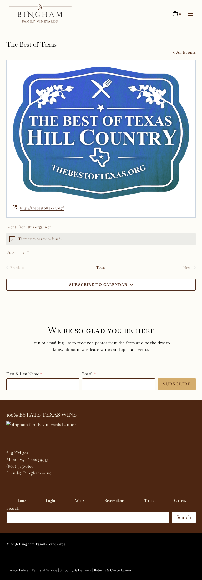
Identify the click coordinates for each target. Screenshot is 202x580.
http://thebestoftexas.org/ (42, 208)
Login (50, 501)
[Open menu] (190, 13)
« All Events (184, 52)
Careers (180, 501)
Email (87, 373)
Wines (80, 501)
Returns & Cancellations (113, 570)
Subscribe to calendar (98, 284)
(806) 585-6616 (19, 466)
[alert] (101, 239)
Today (101, 267)
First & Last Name (22, 373)
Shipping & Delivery (76, 570)
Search (12, 508)
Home (21, 501)
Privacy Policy (17, 570)
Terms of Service (44, 570)
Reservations (114, 501)
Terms (149, 501)
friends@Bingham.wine (29, 473)
